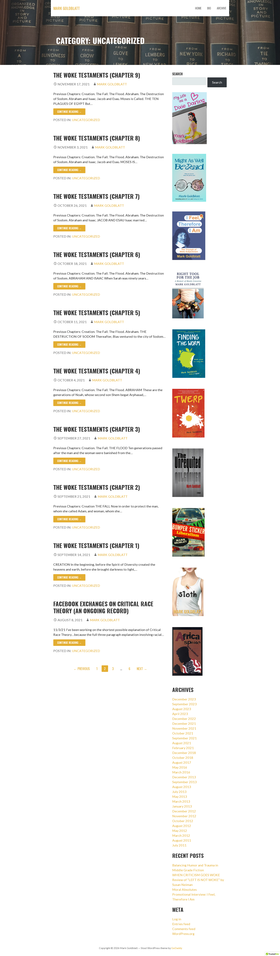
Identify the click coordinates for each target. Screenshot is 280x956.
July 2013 (179, 792)
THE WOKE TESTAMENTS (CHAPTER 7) (96, 196)
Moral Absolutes (184, 889)
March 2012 (181, 835)
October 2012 (182, 821)
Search (177, 73)
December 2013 (184, 777)
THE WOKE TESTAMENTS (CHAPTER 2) (96, 487)
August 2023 (181, 709)
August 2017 (181, 762)
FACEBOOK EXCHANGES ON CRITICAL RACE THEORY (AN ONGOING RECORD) (103, 607)
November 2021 (184, 728)
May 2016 (179, 767)
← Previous (82, 668)
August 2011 (181, 840)
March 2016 (181, 772)
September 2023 (184, 704)
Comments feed (183, 929)
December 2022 (184, 719)
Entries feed (181, 924)
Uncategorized (86, 120)
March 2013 (181, 801)
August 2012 (181, 826)
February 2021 (183, 748)
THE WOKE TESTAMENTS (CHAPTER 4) (96, 370)
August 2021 (181, 743)
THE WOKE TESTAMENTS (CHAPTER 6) (96, 254)
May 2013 (179, 796)
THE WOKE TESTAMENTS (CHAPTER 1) (96, 545)
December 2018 (184, 753)
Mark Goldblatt (66, 8)
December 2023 (184, 699)
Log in (176, 919)
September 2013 (184, 782)
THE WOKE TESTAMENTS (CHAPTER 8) (96, 138)
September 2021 (184, 738)
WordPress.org (183, 934)
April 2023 (180, 714)
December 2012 (184, 811)
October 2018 (182, 757)
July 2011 (179, 845)
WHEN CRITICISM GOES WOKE (196, 875)
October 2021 (182, 733)
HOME (198, 8)
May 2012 (179, 831)
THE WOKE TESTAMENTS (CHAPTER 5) (96, 312)
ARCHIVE (221, 8)
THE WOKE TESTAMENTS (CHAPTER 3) (96, 429)
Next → (142, 668)
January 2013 (182, 806)
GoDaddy (176, 948)
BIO (209, 8)
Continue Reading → (69, 112)
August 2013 (181, 787)
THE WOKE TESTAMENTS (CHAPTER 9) (96, 75)
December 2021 (184, 723)
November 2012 (184, 816)
